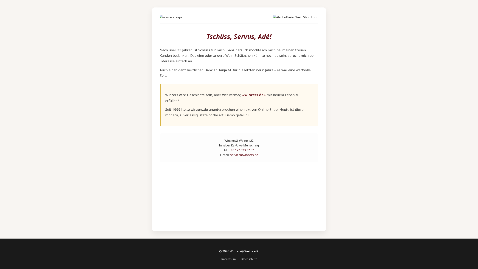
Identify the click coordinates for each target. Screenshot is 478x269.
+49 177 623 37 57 (241, 150)
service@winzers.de (244, 155)
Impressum (228, 259)
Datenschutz (249, 259)
